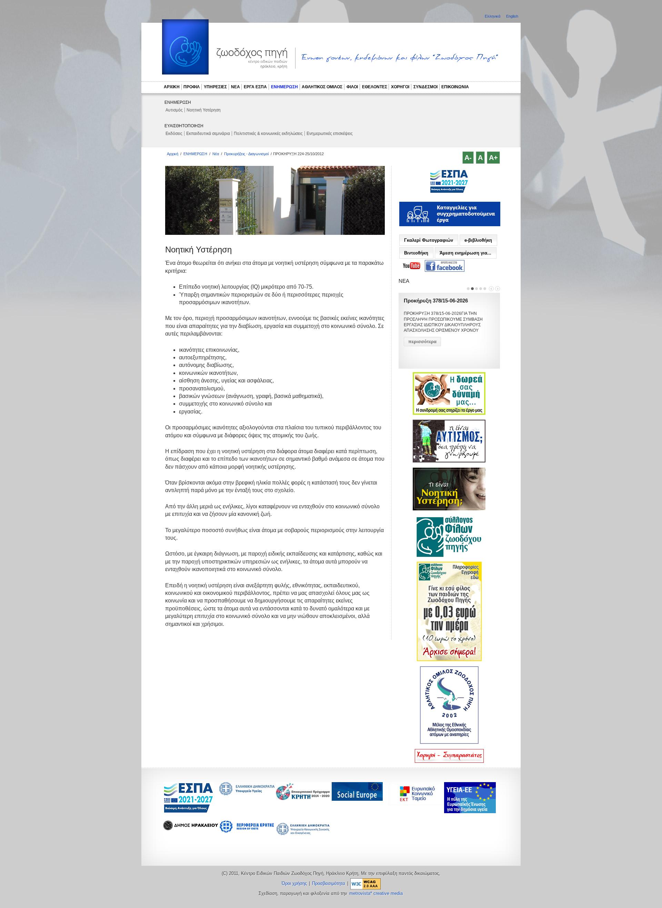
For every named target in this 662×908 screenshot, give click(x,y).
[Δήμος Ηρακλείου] (190, 828)
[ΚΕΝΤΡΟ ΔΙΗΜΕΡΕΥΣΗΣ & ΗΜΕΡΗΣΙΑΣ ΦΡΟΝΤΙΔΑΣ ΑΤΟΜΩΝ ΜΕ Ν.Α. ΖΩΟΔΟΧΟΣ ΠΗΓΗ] (449, 192)
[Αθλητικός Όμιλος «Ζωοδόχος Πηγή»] (449, 742)
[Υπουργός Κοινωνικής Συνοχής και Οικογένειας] (303, 835)
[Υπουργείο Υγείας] (246, 793)
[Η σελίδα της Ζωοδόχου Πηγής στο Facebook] (444, 266)
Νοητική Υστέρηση (204, 110)
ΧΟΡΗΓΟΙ (400, 86)
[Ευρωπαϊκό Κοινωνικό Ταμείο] (417, 804)
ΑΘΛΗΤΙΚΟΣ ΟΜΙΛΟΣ (322, 86)
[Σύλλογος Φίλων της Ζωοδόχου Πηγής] (449, 555)
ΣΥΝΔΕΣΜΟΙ (425, 86)
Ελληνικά (493, 16)
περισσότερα (422, 341)
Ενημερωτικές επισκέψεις (330, 133)
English (512, 16)
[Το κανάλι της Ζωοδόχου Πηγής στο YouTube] (412, 265)
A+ (493, 157)
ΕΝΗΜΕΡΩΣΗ (284, 86)
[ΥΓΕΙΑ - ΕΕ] (470, 811)
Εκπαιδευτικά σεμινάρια (208, 133)
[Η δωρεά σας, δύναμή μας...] (449, 413)
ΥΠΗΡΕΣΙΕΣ (215, 86)
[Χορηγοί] (449, 761)
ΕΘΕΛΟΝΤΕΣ (374, 86)
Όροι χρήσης (294, 883)
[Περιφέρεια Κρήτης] (303, 798)
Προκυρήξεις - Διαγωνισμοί (246, 154)
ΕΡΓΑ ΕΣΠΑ (255, 86)
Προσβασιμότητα (328, 883)
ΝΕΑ (235, 86)
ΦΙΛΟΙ (352, 86)
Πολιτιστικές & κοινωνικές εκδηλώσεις (268, 133)
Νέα (215, 154)
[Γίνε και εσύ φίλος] (449, 660)
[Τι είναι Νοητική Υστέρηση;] (449, 509)
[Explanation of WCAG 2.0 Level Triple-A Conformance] (365, 883)
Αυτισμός (174, 110)
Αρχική (172, 154)
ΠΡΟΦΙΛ (191, 86)
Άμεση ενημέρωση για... (465, 253)
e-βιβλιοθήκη (478, 240)
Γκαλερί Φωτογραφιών (428, 240)
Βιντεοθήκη (416, 253)
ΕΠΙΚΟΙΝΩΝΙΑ (455, 86)
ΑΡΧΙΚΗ (172, 86)
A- (468, 157)
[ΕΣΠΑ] (188, 812)
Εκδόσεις (174, 133)
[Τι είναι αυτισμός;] (449, 461)
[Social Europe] (357, 799)
